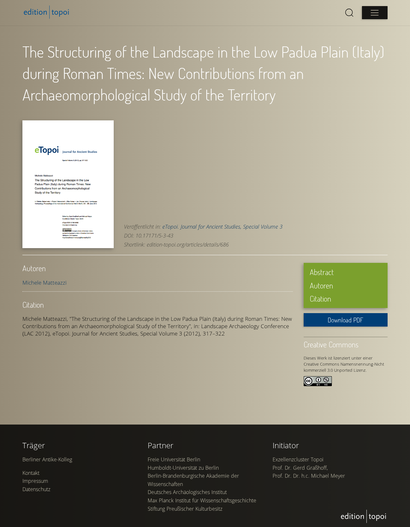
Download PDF (345, 320)
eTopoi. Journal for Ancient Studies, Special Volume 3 (222, 226)
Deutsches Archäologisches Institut (187, 492)
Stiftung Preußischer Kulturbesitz (185, 508)
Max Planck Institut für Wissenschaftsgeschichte (202, 500)
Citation (320, 299)
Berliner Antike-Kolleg (47, 459)
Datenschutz (36, 489)
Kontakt (30, 472)
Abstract (322, 272)
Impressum (35, 480)
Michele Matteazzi (44, 282)
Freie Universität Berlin (174, 459)
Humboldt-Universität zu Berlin (183, 467)
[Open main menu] (375, 12)
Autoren (321, 285)
